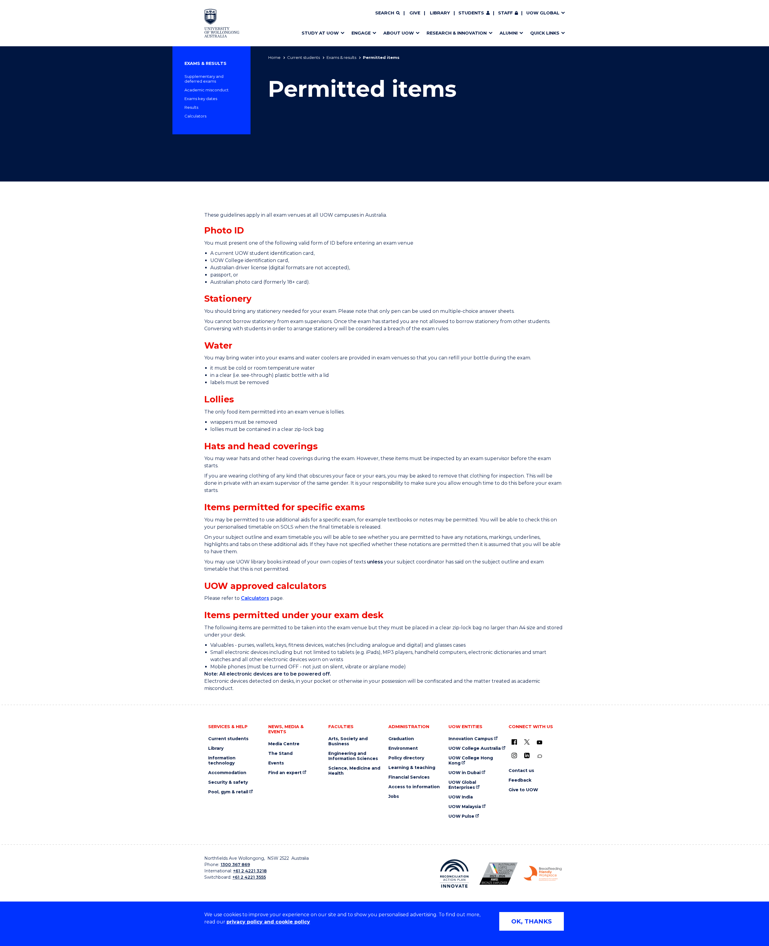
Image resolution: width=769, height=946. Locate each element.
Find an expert (285, 772)
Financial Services (409, 777)
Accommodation (227, 772)
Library (440, 13)
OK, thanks (531, 921)
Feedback (520, 780)
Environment (403, 748)
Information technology (222, 760)
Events (276, 763)
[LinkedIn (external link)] (527, 755)
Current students (303, 57)
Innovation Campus (470, 738)
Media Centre (283, 743)
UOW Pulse (461, 816)
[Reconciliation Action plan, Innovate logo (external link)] (454, 873)
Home (274, 57)
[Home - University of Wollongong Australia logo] (221, 23)
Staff (505, 13)
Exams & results (341, 57)
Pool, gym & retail (228, 792)
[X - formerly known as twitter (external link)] (527, 742)
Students (471, 13)
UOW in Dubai (464, 772)
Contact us (521, 770)
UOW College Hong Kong (470, 760)
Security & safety (228, 782)
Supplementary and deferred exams (203, 79)
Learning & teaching (411, 767)
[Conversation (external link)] (539, 756)
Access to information (414, 786)
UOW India (460, 797)
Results (191, 107)
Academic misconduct (206, 89)
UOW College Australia (474, 748)
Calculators (195, 116)
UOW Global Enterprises (462, 785)
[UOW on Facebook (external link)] (514, 742)
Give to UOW (523, 789)
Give (414, 13)
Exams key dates (200, 98)
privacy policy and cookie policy (268, 922)
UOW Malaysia (464, 806)
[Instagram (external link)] (514, 755)
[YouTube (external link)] (539, 742)
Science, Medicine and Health (354, 771)
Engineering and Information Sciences (353, 756)
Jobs (393, 796)
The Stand (280, 753)
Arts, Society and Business (348, 741)
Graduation (401, 738)
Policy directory (406, 758)
